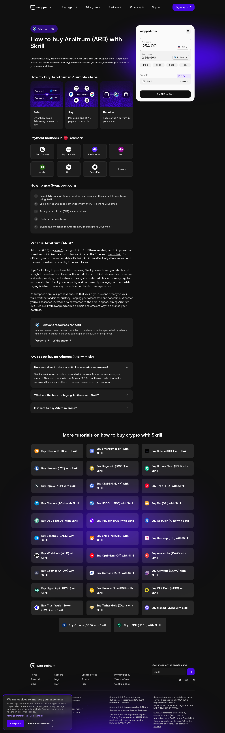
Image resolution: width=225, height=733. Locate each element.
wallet (34, 297)
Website (40, 340)
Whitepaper (60, 340)
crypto (92, 274)
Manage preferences (17, 715)
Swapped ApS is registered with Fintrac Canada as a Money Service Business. (129, 708)
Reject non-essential (39, 723)
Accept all (15, 723)
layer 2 (58, 250)
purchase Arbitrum (65, 270)
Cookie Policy (36, 715)
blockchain (114, 254)
